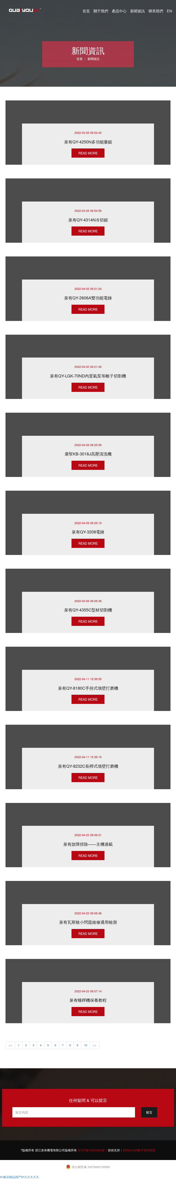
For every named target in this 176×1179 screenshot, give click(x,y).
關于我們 (101, 10)
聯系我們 (155, 10)
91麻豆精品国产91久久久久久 (19, 1177)
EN (169, 10)
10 (85, 1045)
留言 (149, 1112)
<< (10, 1045)
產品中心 (119, 10)
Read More (88, 153)
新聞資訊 (137, 10)
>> (94, 1045)
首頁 (86, 10)
